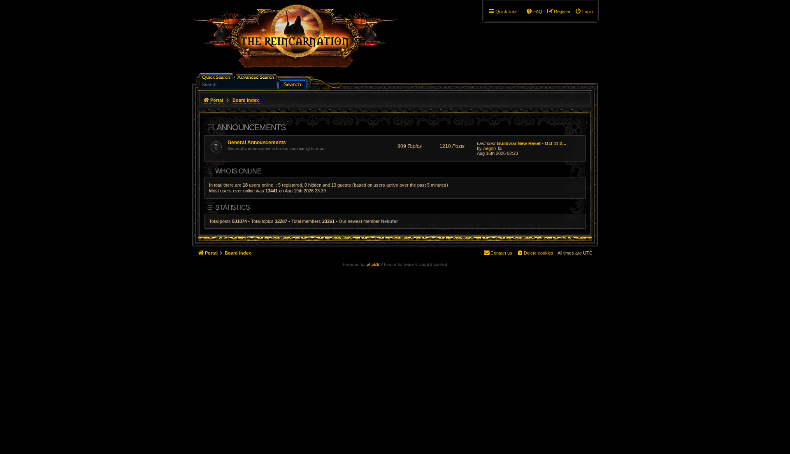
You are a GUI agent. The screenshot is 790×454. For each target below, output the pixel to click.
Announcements (251, 127)
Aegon (489, 148)
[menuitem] (584, 11)
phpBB (373, 264)
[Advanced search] (257, 76)
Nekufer (389, 221)
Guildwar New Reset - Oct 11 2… (532, 143)
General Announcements (257, 142)
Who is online (238, 171)
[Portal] (299, 39)
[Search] (292, 83)
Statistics (232, 207)
